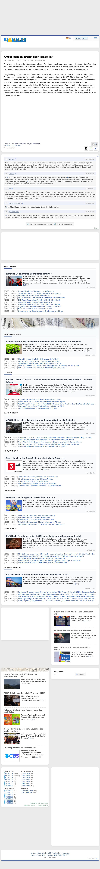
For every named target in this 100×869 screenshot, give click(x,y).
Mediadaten (56, 853)
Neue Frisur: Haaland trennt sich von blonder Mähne (36, 515)
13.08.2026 (9, 797)
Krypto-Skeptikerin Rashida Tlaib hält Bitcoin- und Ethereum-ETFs (41, 558)
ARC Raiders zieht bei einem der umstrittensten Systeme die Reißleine (40, 420)
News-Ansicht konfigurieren (39, 803)
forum (96, 228)
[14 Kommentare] (10, 148)
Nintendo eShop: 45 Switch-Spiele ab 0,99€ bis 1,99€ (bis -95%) (41, 406)
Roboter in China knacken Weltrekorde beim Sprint (36, 520)
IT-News (8, 372)
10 (7, 177)
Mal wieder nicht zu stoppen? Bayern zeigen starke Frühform (39, 522)
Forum (39, 855)
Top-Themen (10, 266)
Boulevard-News (12, 334)
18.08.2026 (9, 784)
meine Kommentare (30, 805)
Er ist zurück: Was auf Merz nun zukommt (72, 630)
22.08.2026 (9, 775)
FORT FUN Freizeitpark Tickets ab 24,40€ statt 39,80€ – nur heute (41, 368)
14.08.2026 (9, 795)
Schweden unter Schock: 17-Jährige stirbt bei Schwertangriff (39, 293)
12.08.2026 (9, 799)
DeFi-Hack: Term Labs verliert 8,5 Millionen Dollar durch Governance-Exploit (43, 535)
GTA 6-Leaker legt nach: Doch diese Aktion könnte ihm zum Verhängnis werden (46, 439)
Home (33, 855)
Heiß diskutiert (27, 793)
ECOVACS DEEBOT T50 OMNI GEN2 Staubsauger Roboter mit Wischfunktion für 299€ (48, 365)
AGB (49, 853)
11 (68, 177)
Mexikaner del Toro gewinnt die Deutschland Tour (30, 497)
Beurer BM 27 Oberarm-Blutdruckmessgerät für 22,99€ (37, 408)
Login (78, 38)
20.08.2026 (9, 779)
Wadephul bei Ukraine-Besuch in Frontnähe (33, 295)
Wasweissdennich (15, 203)
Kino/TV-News (11, 451)
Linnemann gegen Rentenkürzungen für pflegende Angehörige (40, 311)
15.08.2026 (9, 793)
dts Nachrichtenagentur (36, 60)
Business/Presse (12, 567)
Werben (50, 855)
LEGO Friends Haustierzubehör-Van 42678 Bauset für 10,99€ (39, 363)
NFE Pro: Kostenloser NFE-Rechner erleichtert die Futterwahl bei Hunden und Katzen (48, 444)
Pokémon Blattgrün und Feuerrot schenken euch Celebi (23, 711)
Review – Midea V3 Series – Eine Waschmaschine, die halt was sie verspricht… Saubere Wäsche (49, 381)
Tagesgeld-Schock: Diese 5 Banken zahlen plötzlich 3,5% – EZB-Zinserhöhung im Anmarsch (51, 556)
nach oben (92, 858)
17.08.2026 (9, 786)
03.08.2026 (26, 786)
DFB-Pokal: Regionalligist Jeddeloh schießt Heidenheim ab (39, 300)
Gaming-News (11, 413)
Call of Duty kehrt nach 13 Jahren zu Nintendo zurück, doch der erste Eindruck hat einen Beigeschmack (54, 437)
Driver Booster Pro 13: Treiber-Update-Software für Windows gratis (41, 401)
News (44, 855)
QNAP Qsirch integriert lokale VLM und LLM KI (24, 693)
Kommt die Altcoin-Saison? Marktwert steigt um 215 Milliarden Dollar (42, 563)
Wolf (10, 188)
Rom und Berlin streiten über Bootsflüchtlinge (29, 273)
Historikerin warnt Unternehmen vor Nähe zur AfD (35, 302)
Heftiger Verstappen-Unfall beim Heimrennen (34, 517)
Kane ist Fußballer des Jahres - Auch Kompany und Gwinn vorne (41, 524)
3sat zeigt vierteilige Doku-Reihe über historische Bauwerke (35, 458)
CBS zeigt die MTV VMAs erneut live (20, 747)
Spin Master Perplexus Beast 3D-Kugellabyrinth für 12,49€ (39, 361)
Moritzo (11, 159)
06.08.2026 (26, 779)
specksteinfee (14, 212)
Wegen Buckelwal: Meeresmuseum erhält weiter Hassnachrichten (41, 298)
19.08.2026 (9, 781)
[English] (70, 38)
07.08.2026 (26, 777)
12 (28, 181)
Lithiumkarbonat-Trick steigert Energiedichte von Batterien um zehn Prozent (43, 341)
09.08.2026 (26, 773)
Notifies (45, 805)
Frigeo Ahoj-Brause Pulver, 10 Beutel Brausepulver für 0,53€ (39, 399)
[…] (24, 285)
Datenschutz (42, 853)
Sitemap (33, 853)
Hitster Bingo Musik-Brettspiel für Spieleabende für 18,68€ (38, 359)
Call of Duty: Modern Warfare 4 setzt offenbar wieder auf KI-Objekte (41, 446)
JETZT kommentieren (65, 224)
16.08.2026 (9, 791)
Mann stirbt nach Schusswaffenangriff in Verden (35, 309)
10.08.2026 (9, 803)
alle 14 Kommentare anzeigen (41, 224)
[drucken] (96, 143)
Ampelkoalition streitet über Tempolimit (28, 56)
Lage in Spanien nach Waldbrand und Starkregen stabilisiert (39, 306)
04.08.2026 (26, 784)
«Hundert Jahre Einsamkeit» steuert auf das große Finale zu (39, 485)
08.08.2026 (26, 775)
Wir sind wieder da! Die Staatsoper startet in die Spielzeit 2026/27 (38, 574)
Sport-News (10, 490)
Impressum (66, 853)
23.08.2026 (9, 773)
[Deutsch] (67, 38)
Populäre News (27, 791)
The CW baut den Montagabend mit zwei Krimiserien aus (38, 477)
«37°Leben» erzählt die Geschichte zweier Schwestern (37, 483)
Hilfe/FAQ (57, 855)
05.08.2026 (26, 781)
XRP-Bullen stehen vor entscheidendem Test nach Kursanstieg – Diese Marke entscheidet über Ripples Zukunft (57, 554)
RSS (67, 855)
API (63, 855)
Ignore (40, 805)
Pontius (11, 174)
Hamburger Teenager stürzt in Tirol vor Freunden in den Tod (39, 304)
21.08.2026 (9, 777)
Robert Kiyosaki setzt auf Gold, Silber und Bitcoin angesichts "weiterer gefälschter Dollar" (49, 560)
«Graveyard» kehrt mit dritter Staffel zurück (33, 481)
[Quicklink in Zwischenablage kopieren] (93, 143)
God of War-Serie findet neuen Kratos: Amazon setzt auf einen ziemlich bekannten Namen (50, 442)
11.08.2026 (9, 801)
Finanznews (10, 529)
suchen (81, 674)
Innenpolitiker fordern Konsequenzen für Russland (36, 291)
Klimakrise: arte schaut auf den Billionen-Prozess (35, 479)
